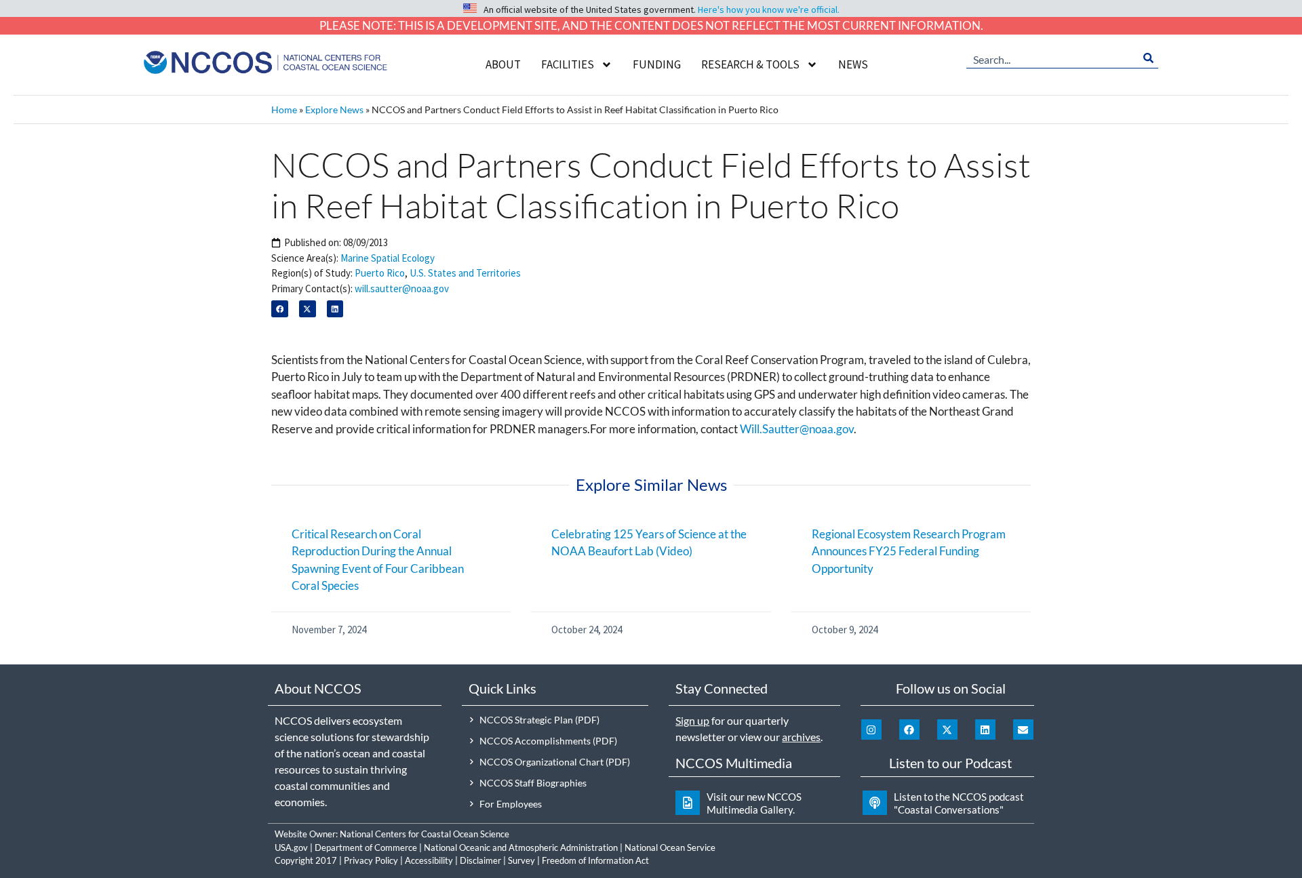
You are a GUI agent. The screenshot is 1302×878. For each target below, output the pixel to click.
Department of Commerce (366, 847)
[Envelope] (1023, 729)
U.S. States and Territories (465, 272)
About (503, 64)
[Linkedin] (985, 729)
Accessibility (429, 860)
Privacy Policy (371, 860)
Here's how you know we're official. (769, 9)
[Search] (1148, 58)
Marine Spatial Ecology (387, 258)
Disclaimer (480, 860)
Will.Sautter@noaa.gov (797, 429)
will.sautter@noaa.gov (402, 288)
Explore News (334, 109)
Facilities (567, 64)
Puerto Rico (380, 272)
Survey (521, 860)
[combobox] (1052, 58)
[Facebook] (909, 729)
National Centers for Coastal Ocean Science (424, 834)
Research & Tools (750, 64)
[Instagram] (871, 729)
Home (284, 109)
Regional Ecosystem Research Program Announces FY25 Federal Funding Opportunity (909, 551)
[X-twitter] (947, 729)
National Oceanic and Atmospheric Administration (521, 847)
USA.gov (291, 847)
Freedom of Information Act (595, 860)
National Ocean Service (670, 847)
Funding (657, 64)
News (853, 64)
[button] (279, 308)
